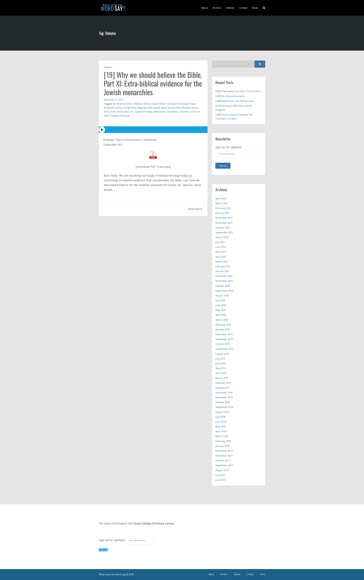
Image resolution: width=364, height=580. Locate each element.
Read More (195, 209)
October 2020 (222, 285)
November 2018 (224, 397)
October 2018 (222, 402)
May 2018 (220, 426)
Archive (217, 7)
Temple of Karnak (120, 115)
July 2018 (220, 416)
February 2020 (223, 324)
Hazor (193, 103)
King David (130, 107)
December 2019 (223, 334)
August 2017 (222, 470)
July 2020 (220, 300)
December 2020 (223, 276)
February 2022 (223, 208)
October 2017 (222, 460)
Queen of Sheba (143, 111)
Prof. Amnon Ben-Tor (122, 111)
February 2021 (223, 266)
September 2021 (224, 232)
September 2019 (224, 349)
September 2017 (224, 465)
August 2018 (222, 412)
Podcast (108, 67)
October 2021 (222, 227)
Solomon (185, 111)
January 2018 (222, 446)
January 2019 (222, 387)
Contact (243, 7)
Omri (106, 111)
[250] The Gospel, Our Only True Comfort (237, 91)
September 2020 (224, 290)
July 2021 (220, 242)
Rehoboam (160, 111)
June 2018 (220, 421)
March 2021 (221, 261)
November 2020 (224, 280)
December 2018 (223, 392)
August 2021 (222, 237)
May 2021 (220, 251)
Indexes (230, 7)
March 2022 (221, 203)
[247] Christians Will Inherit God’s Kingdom (233, 107)
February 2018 (223, 441)
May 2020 (220, 310)
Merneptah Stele (157, 107)
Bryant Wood (158, 103)
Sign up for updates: (112, 540)
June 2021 (220, 247)
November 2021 (224, 222)
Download (150, 140)
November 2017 (224, 455)
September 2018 (224, 407)
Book (255, 7)
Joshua (119, 107)
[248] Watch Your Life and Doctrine (234, 101)
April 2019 (220, 373)
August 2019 (222, 353)
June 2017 (220, 480)
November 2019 (224, 339)
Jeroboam (109, 107)
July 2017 (220, 475)
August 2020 (222, 295)
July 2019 (220, 358)
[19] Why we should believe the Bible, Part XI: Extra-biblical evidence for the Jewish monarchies (153, 83)
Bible (147, 103)
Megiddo (142, 107)
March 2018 (221, 436)
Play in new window (128, 140)
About (204, 7)
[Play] (153, 129)
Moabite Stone (190, 107)
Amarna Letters (124, 103)
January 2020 (222, 329)
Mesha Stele (174, 107)
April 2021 (220, 256)
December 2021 (223, 217)
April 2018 (220, 431)
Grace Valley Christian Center (154, 523)
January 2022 (222, 213)
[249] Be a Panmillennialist (230, 96)
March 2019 (221, 378)
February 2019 (223, 382)
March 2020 (221, 319)
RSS (119, 144)
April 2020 (220, 314)
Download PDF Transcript (153, 167)
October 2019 (222, 344)
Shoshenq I (173, 111)
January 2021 (222, 271)
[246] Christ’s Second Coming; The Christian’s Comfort (234, 116)
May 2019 (220, 368)
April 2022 (220, 198)
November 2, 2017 (114, 99)
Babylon (138, 103)
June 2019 (220, 363)
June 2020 (220, 305)
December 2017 (223, 450)
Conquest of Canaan (178, 103)
